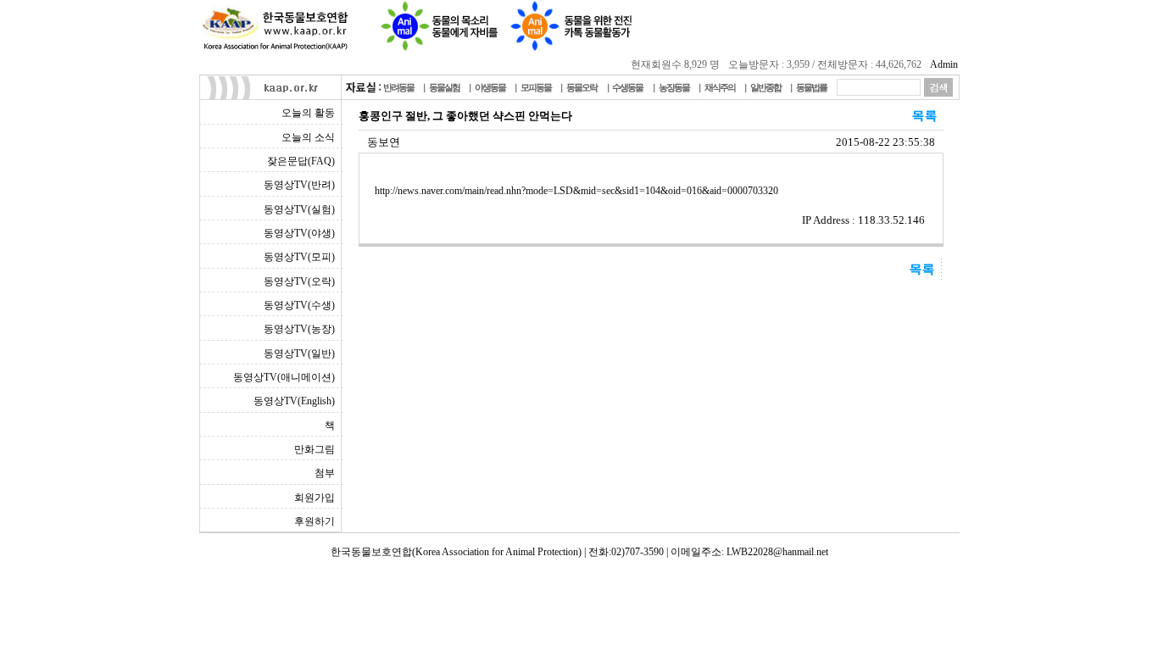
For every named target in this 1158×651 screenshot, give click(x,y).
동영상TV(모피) (299, 257)
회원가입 (314, 498)
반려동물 (398, 87)
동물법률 (811, 87)
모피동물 (536, 87)
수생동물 (627, 87)
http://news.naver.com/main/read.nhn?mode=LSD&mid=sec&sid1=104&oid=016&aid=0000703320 (576, 191)
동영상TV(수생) (299, 305)
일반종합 (765, 87)
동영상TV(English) (294, 401)
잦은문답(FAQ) (301, 161)
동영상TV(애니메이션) (284, 377)
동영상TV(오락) (299, 281)
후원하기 (314, 521)
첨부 (325, 473)
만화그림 (314, 449)
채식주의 (719, 87)
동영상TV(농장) (299, 329)
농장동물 (674, 87)
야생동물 (490, 87)
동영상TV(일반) (299, 353)
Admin (944, 64)
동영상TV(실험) (299, 209)
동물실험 (444, 87)
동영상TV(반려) (299, 185)
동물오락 (581, 87)
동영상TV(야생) (299, 233)
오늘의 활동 (308, 113)
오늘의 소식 (308, 137)
